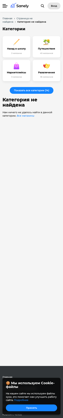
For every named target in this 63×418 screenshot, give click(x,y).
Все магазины (25, 115)
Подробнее (21, 400)
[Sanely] (20, 6)
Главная (7, 377)
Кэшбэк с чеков (12, 414)
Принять (31, 407)
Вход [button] (54, 5)
